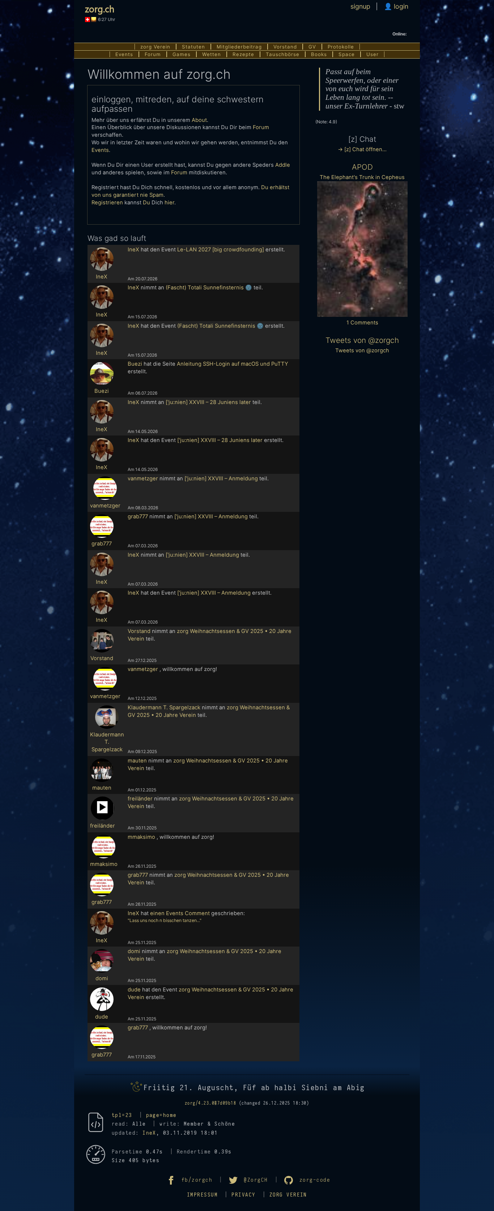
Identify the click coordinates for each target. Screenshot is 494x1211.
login (400, 6)
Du (146, 202)
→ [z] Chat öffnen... (362, 149)
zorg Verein (155, 47)
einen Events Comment (180, 913)
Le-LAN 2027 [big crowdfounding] (220, 249)
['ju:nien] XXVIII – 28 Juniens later (208, 402)
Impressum (202, 1194)
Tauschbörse (282, 54)
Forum (153, 54)
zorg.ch (99, 8)
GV (312, 47)
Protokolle (341, 47)
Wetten (211, 54)
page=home (161, 1115)
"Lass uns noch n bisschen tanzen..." (164, 920)
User (372, 54)
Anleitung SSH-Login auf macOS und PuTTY (232, 364)
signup (360, 6)
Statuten (193, 47)
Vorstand (285, 47)
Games (182, 54)
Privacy (243, 1194)
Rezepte (243, 54)
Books (319, 54)
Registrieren (107, 202)
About (199, 120)
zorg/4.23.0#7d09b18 (210, 1103)
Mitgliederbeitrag (239, 47)
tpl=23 (122, 1115)
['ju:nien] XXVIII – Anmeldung (221, 478)
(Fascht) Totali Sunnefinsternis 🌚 (209, 287)
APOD (362, 166)
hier (169, 202)
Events (124, 54)
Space (346, 54)
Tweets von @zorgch (362, 340)
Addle (282, 165)
